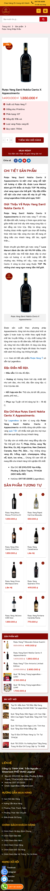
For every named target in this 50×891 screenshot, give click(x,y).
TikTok (10, 880)
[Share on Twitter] (20, 161)
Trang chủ (6, 26)
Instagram (11, 872)
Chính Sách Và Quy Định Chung (17, 831)
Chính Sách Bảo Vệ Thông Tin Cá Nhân (20, 854)
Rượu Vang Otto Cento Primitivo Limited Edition (12, 548)
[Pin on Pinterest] (24, 161)
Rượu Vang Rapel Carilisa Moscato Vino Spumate (35, 513)
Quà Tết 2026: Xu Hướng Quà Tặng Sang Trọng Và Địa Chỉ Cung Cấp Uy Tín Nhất (29, 745)
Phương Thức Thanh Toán (15, 808)
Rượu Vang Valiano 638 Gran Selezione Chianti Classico (13, 616)
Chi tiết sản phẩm (20, 170)
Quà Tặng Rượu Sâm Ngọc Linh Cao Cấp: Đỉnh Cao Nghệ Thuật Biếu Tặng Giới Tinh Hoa (29, 717)
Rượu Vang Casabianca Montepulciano (34, 548)
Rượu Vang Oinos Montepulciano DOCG (12, 582)
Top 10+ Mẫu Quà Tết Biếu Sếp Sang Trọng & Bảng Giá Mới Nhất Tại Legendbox (29, 706)
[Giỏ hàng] (45, 11)
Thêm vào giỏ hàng (29, 140)
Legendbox (13, 420)
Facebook (11, 867)
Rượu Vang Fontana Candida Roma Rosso (36, 616)
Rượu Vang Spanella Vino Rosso (34, 582)
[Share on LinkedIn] (29, 161)
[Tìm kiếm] (43, 19)
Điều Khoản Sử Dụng (12, 817)
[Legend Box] (17, 11)
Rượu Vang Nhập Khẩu (11, 29)
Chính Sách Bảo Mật (12, 835)
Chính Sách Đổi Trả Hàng (14, 849)
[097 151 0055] (4, 887)
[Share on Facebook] (16, 161)
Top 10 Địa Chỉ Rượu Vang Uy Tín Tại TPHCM (27, 736)
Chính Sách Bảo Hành (13, 840)
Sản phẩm (19, 26)
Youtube (11, 876)
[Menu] (38, 11)
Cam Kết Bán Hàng (12, 799)
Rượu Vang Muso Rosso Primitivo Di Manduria (13, 513)
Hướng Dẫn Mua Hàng (13, 803)
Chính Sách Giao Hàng (13, 845)
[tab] (25, 170)
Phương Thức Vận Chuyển (15, 812)
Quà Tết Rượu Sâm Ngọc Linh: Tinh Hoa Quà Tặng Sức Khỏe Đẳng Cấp (28, 727)
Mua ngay (12, 506)
